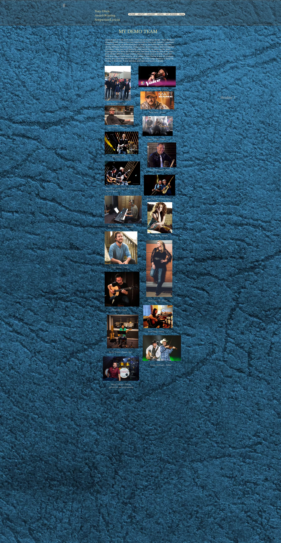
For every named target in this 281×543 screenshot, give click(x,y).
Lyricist (115, 19)
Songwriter (102, 19)
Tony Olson (102, 11)
